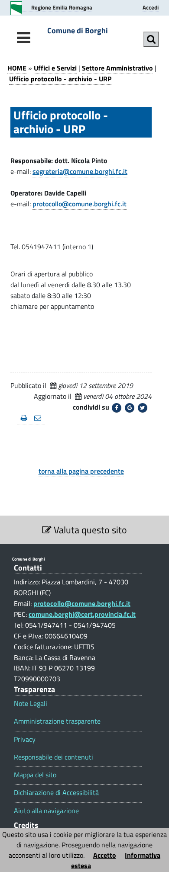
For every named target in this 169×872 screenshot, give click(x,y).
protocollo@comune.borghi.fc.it (79, 204)
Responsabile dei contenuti (53, 757)
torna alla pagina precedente (81, 471)
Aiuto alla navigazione (46, 811)
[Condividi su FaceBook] (116, 408)
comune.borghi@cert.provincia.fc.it (82, 614)
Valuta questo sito (89, 530)
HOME (16, 68)
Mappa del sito (35, 775)
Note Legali (30, 703)
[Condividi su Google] (129, 408)
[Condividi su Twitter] (142, 408)
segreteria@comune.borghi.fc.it (79, 171)
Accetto (104, 855)
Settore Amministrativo (117, 68)
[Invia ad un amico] (38, 418)
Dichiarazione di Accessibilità (56, 793)
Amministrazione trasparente (57, 721)
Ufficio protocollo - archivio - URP (60, 79)
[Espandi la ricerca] (151, 39)
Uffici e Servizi (55, 68)
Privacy (25, 739)
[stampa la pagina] (24, 418)
